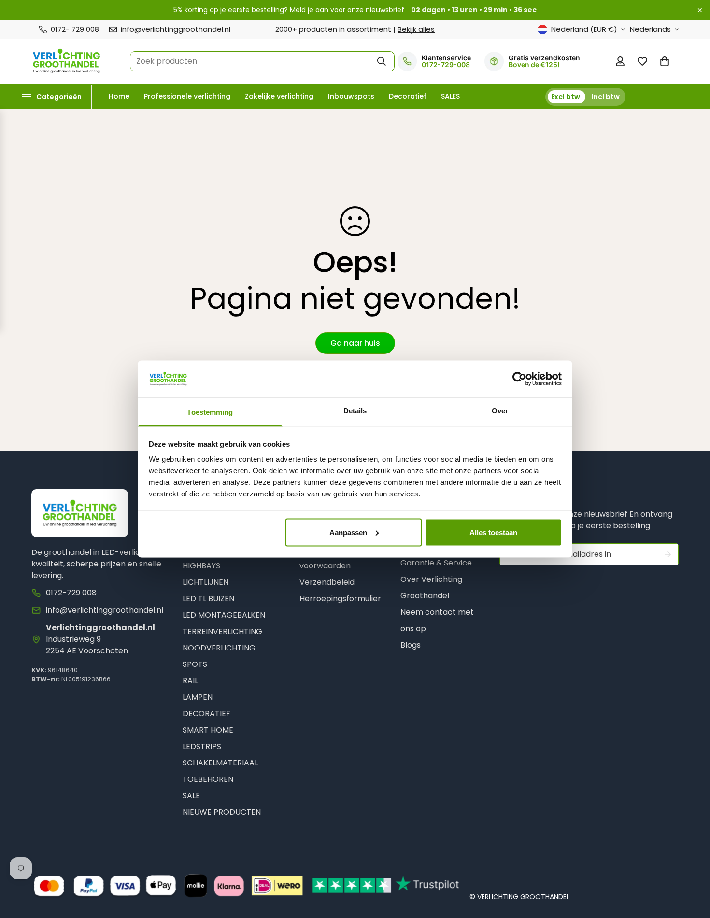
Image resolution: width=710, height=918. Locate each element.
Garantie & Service (436, 562)
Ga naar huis (355, 343)
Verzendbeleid (327, 582)
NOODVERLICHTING (219, 647)
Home (119, 96)
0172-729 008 (71, 592)
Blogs (410, 644)
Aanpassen (348, 532)
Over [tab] (500, 411)
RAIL (190, 680)
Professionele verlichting (187, 96)
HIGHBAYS (201, 565)
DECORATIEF (206, 713)
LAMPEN (198, 697)
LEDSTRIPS (202, 746)
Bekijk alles (416, 29)
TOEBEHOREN (208, 779)
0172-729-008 (446, 64)
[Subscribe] (668, 554)
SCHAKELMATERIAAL (220, 762)
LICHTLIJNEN (205, 582)
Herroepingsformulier (340, 598)
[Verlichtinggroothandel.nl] (66, 61)
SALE (191, 795)
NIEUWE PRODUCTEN (222, 812)
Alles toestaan (493, 532)
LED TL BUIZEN (208, 598)
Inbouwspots (351, 96)
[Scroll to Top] (691, 866)
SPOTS (195, 664)
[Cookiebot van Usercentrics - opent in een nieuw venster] (519, 378)
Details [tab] (355, 411)
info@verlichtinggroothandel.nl (104, 610)
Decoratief (407, 96)
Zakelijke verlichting (279, 96)
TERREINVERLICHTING (222, 631)
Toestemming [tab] (210, 412)
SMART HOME (208, 729)
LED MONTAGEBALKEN (224, 615)
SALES (450, 96)
